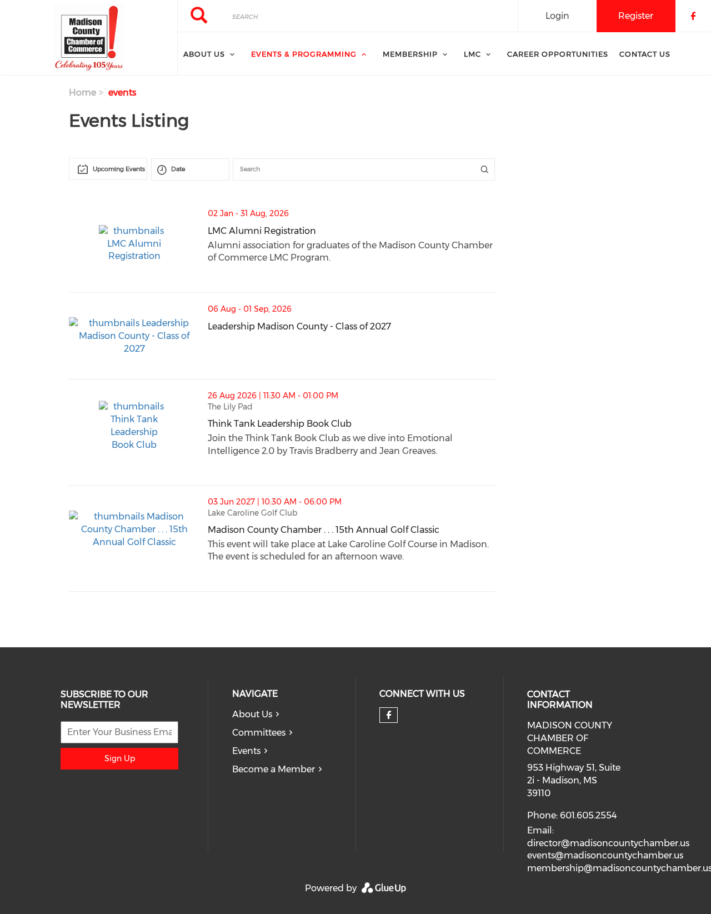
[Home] (88, 38)
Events (246, 751)
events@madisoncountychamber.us (605, 855)
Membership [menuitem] (410, 53)
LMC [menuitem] (472, 53)
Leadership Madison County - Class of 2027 (351, 326)
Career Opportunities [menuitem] (557, 53)
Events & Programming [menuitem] (304, 53)
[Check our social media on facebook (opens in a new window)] (389, 715)
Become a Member (273, 769)
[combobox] (108, 169)
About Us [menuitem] (204, 53)
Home (82, 92)
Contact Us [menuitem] (644, 53)
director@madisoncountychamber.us (608, 843)
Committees (259, 732)
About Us (252, 714)
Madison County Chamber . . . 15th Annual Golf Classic (351, 530)
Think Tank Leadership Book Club (335, 423)
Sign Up (119, 758)
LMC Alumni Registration (317, 231)
